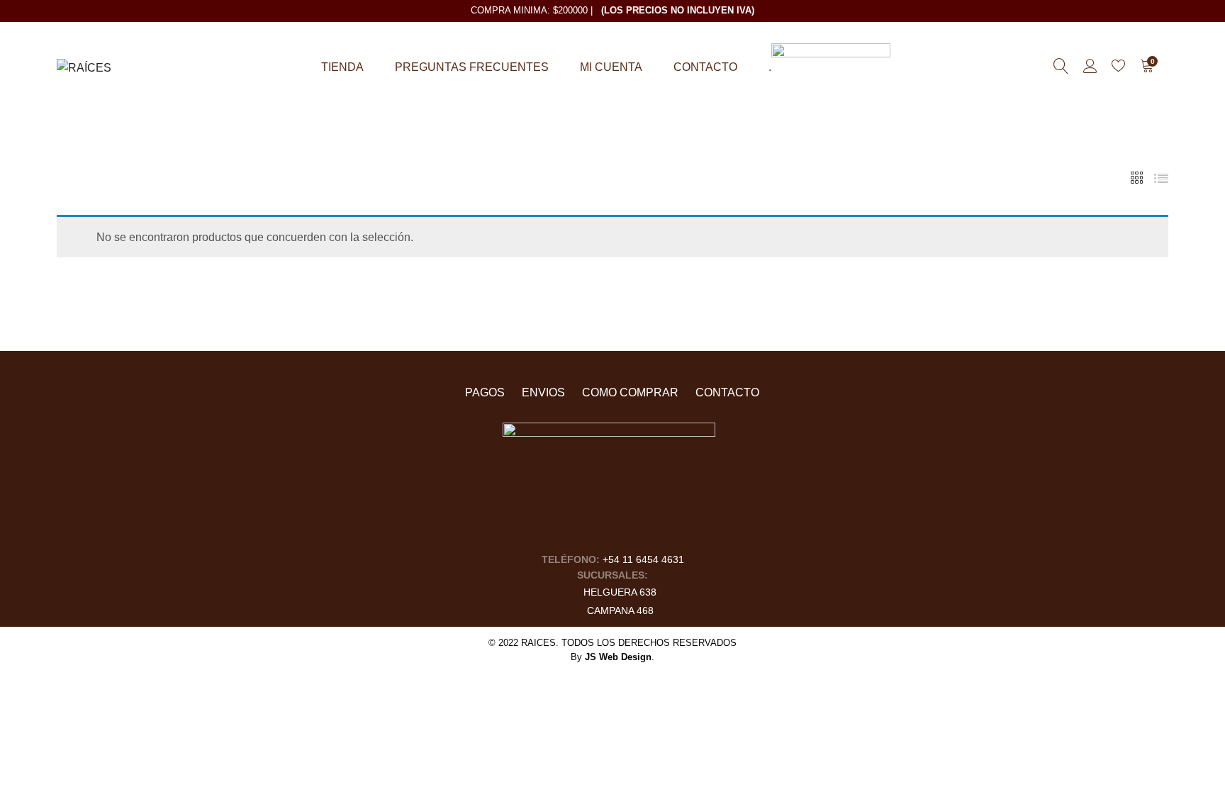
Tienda (342, 67)
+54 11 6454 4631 (643, 559)
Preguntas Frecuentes (472, 67)
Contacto (705, 67)
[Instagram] (623, 530)
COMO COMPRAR (630, 392)
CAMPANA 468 (620, 610)
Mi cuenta (611, 67)
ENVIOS (543, 392)
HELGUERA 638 (619, 592)
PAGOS (485, 392)
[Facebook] (595, 530)
